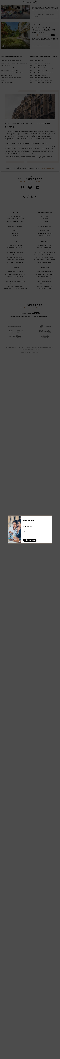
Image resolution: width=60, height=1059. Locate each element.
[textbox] (35, 532)
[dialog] (30, 529)
